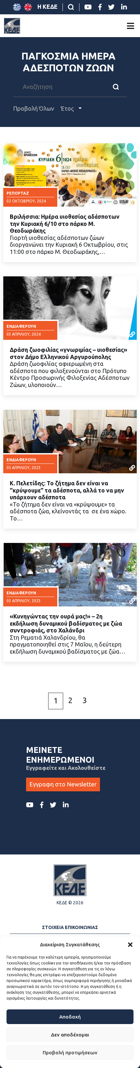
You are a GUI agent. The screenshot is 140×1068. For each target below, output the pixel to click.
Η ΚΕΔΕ (47, 6)
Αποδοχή (70, 1016)
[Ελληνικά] (17, 7)
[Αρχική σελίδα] (12, 26)
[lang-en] (28, 7)
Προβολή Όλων (33, 108)
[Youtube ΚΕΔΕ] (88, 7)
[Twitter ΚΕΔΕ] (111, 7)
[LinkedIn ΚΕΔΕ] (124, 7)
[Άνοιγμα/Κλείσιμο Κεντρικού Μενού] (130, 25)
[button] (130, 944)
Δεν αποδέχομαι (70, 1034)
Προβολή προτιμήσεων (70, 1052)
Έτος (68, 108)
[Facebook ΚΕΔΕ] (100, 7)
